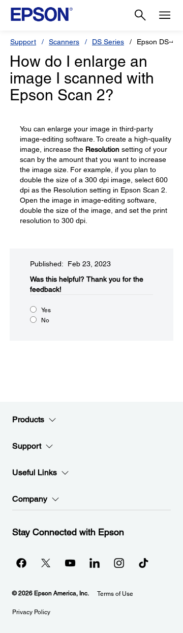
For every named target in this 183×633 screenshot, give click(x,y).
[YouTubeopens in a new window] (70, 563)
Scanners (64, 42)
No (45, 320)
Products (28, 419)
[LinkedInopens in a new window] (94, 563)
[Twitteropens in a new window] (46, 563)
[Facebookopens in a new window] (21, 563)
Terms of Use (115, 593)
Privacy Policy (31, 612)
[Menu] (165, 15)
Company (29, 499)
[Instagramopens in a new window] (119, 563)
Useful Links (34, 472)
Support (23, 42)
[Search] (140, 15)
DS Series (108, 42)
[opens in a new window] (143, 563)
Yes (46, 310)
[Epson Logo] (41, 14)
